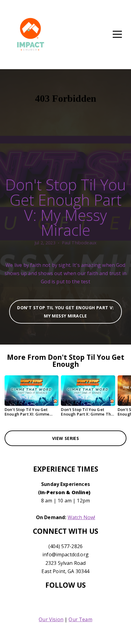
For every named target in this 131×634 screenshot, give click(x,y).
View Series (65, 438)
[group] (31, 398)
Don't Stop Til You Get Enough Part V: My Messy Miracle (65, 312)
